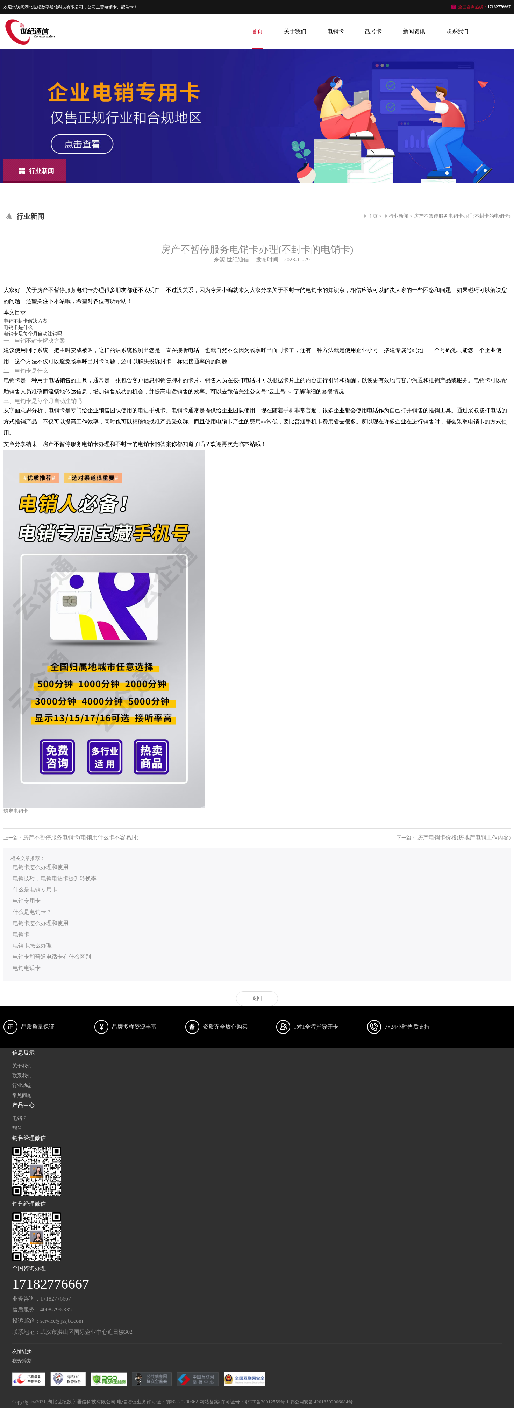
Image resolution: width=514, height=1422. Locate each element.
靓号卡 (373, 31)
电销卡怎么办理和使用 (41, 867)
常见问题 (22, 1095)
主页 (373, 216)
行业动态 (22, 1085)
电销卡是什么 (18, 327)
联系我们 (457, 31)
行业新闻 (398, 216)
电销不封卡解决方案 (25, 321)
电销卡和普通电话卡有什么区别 (52, 957)
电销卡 (335, 31)
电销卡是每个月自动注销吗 (32, 333)
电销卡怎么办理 (32, 945)
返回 (257, 998)
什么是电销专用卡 (35, 889)
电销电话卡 (27, 968)
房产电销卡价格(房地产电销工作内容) (464, 837)
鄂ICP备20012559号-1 (267, 1402)
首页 (257, 31)
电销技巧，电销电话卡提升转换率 (55, 878)
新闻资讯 (414, 31)
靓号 (17, 1128)
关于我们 (295, 31)
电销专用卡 (27, 901)
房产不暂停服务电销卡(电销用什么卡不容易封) (80, 837)
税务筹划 (22, 1360)
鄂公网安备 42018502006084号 (321, 1402)
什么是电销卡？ (32, 912)
